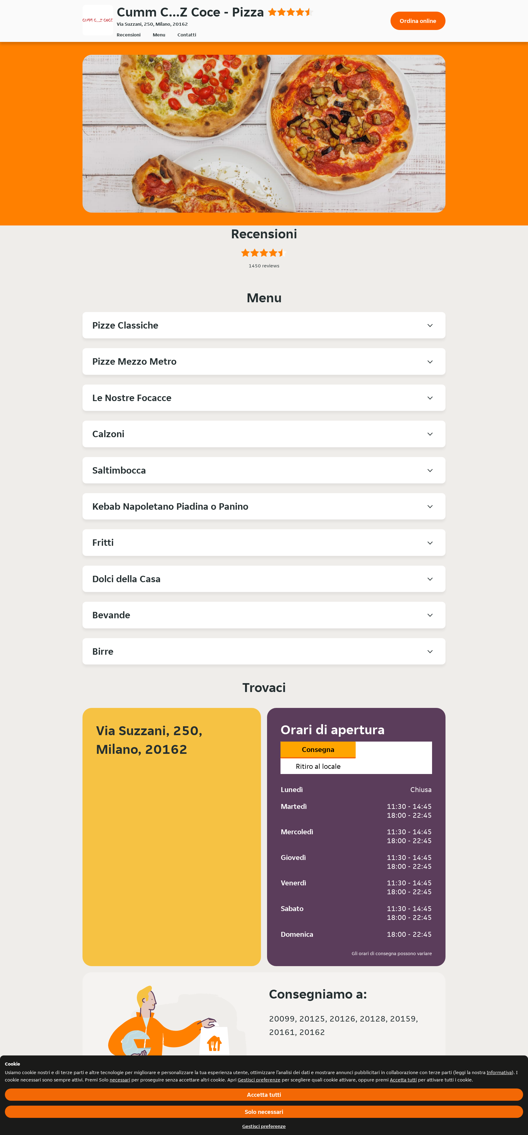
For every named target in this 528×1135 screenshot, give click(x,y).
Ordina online (418, 21)
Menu (159, 35)
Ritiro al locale (318, 766)
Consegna (318, 749)
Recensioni (129, 35)
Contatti (187, 35)
